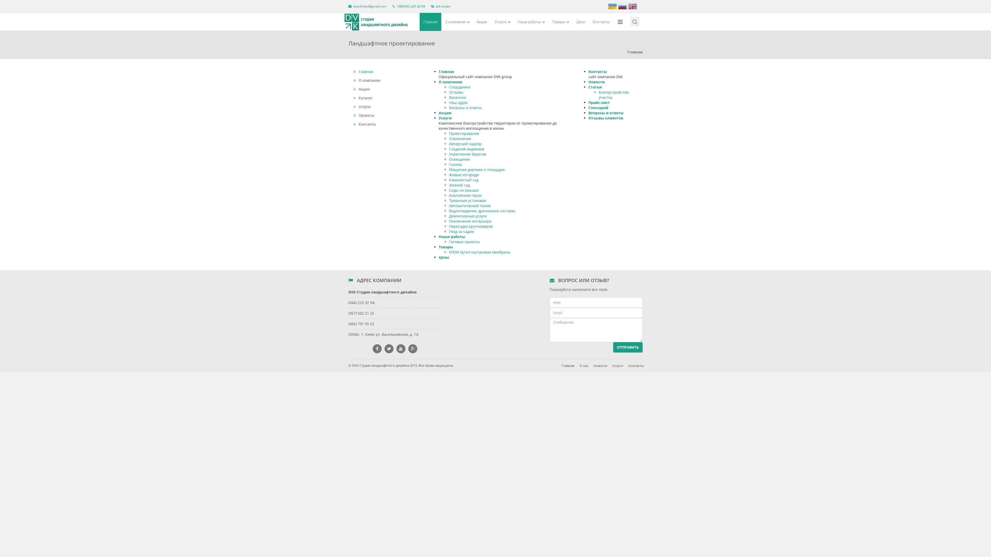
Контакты (601, 22)
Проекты (366, 115)
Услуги (501, 22)
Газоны (455, 164)
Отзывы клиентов (605, 118)
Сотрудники (459, 87)
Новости (596, 81)
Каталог (366, 97)
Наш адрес (458, 102)
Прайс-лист (599, 102)
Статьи (595, 87)
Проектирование (464, 133)
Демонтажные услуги (468, 216)
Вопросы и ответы (465, 107)
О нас (584, 365)
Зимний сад (459, 185)
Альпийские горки (465, 195)
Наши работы (530, 22)
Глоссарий (598, 107)
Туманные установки (467, 200)
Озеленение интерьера (470, 221)
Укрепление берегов (467, 154)
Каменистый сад (463, 179)
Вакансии (457, 97)
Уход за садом (461, 231)
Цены (580, 22)
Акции (482, 22)
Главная (430, 22)
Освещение (459, 159)
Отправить (628, 347)
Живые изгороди (464, 174)
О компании (455, 22)
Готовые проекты (464, 241)
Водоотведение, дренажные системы (482, 210)
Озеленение (460, 138)
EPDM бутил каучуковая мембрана (479, 252)
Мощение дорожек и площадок (477, 169)
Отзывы (456, 92)
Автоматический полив (470, 205)
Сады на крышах (464, 190)
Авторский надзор (465, 143)
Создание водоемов (466, 148)
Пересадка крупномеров (471, 226)
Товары (559, 22)
